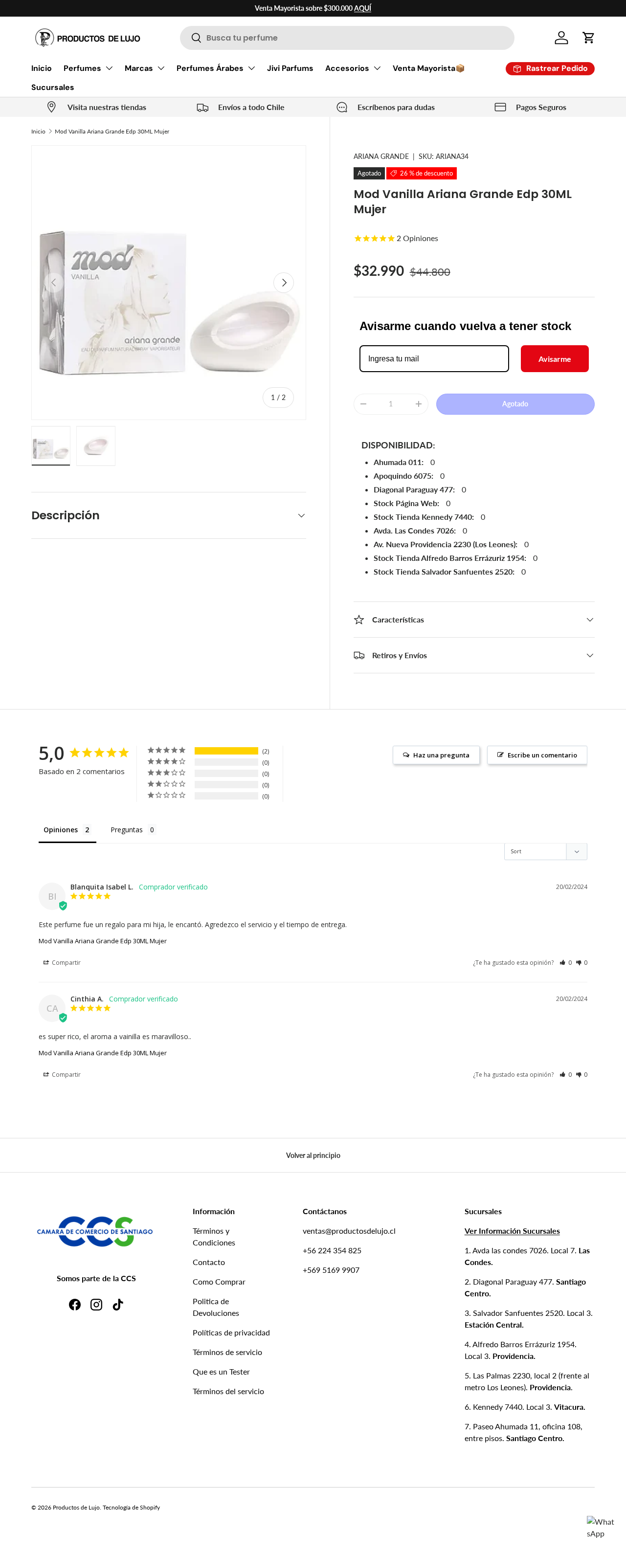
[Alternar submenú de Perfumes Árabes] (251, 68)
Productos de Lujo (76, 1507)
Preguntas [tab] (127, 829)
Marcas (139, 68)
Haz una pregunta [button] (441, 755)
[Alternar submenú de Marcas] (161, 68)
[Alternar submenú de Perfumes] (109, 68)
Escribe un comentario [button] (542, 755)
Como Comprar (219, 1281)
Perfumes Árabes (210, 68)
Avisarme (554, 358)
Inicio (41, 68)
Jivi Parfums (290, 68)
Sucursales (52, 87)
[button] (589, 37)
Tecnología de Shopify (131, 1507)
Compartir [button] (65, 962)
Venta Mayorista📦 (429, 68)
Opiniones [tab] (61, 829)
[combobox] (347, 38)
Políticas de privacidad (231, 1332)
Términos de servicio (227, 1351)
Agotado (515, 404)
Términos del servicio (228, 1391)
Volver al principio (313, 1155)
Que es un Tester (221, 1371)
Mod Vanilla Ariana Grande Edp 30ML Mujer (112, 131)
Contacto (209, 1261)
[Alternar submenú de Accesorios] (377, 68)
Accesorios (347, 68)
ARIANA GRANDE (381, 156)
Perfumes (82, 68)
